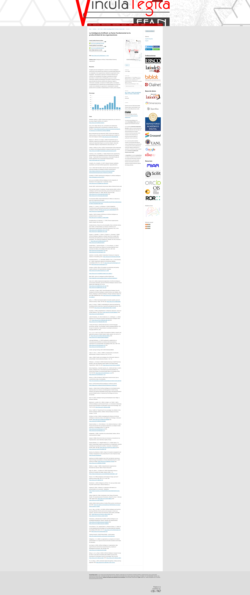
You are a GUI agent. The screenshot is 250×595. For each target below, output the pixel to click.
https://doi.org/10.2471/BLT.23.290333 (111, 365)
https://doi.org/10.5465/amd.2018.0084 (97, 550)
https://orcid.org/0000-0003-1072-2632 (97, 43)
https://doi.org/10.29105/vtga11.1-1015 (100, 55)
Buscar (160, 24)
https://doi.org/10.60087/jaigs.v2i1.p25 (97, 286)
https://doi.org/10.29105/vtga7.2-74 (112, 262)
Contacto (143, 24)
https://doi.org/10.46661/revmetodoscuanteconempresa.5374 (102, 150)
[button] (148, 47)
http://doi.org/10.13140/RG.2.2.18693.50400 (98, 217)
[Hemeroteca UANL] (153, 145)
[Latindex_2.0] (153, 73)
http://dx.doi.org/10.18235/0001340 (110, 136)
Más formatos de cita (130, 86)
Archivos (94, 29)
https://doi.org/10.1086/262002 (114, 301)
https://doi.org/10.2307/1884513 (105, 498)
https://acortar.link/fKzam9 (95, 455)
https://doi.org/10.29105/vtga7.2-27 (97, 429)
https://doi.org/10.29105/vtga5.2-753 (97, 250)
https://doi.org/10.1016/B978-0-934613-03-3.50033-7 (100, 273)
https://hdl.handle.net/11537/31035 (97, 160)
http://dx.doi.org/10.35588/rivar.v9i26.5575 (98, 183)
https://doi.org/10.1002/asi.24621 (96, 558)
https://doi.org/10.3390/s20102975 (98, 241)
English (146, 40)
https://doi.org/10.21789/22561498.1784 (101, 320)
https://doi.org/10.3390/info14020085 (101, 419)
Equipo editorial (116, 24)
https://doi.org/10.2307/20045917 (110, 312)
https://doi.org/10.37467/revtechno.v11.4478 (99, 270)
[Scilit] (153, 178)
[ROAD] (150, 155)
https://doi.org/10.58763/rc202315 (96, 122)
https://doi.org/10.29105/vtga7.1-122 (104, 373)
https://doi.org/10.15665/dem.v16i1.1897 (98, 231)
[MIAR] (153, 168)
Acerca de (124, 24)
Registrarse (136, 24)
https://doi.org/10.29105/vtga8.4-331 (112, 529)
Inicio (90, 24)
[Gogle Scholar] (150, 151)
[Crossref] (153, 137)
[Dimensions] (153, 104)
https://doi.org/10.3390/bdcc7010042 (106, 461)
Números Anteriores (106, 24)
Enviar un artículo (150, 31)
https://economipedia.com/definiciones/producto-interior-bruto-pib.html (105, 380)
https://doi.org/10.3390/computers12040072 (99, 522)
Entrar (130, 24)
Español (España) (149, 38)
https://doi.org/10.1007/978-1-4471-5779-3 (105, 562)
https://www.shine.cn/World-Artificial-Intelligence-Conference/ (103, 385)
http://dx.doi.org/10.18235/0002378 (108, 209)
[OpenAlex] (153, 111)
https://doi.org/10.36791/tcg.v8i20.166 (108, 447)
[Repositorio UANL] (153, 130)
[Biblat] (153, 81)
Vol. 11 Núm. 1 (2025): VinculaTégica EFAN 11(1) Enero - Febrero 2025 (111, 29)
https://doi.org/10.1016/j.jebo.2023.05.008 (98, 194)
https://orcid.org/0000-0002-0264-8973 (97, 48)
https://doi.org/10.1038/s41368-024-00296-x (100, 335)
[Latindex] (153, 99)
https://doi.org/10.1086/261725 (96, 480)
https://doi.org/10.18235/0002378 (96, 211)
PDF (128, 65)
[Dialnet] (153, 85)
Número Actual (96, 24)
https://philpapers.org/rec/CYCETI (96, 177)
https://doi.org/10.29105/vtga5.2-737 (97, 345)
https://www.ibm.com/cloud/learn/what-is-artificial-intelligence (103, 278)
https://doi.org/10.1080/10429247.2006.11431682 (105, 307)
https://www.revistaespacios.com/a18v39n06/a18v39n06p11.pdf (103, 473)
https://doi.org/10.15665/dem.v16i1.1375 (98, 230)
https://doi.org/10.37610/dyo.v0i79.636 (111, 256)
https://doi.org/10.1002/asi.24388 (102, 407)
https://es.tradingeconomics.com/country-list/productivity (102, 536)
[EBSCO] (153, 63)
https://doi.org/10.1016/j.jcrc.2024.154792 (101, 514)
